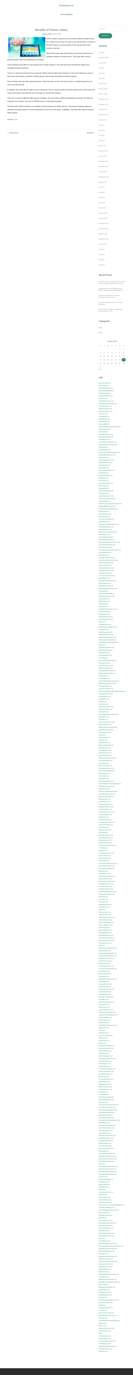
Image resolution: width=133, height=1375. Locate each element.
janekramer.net (103, 897)
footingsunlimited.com (106, 1141)
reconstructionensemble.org (108, 969)
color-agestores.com (105, 732)
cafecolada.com (103, 763)
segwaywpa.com (104, 1053)
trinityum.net (103, 1218)
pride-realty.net (103, 1284)
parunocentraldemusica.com (108, 1243)
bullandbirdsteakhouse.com (107, 1156)
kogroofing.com (104, 486)
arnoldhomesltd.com (105, 573)
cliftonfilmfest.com (104, 578)
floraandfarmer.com (105, 552)
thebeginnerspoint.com (106, 768)
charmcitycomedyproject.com (108, 863)
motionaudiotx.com (105, 1331)
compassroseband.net (106, 1035)
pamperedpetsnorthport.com (108, 627)
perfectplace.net (104, 712)
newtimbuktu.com (104, 419)
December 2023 (103, 161)
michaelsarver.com (104, 663)
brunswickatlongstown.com (107, 891)
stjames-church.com (105, 856)
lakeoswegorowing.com (106, 1313)
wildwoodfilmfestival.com (107, 506)
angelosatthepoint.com (106, 1010)
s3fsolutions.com (104, 555)
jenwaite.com (103, 1297)
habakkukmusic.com (105, 1089)
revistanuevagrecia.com (106, 853)
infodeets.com (103, 398)
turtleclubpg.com (104, 981)
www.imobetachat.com (106, 1079)
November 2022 (103, 228)
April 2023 (102, 203)
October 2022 (103, 234)
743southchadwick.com (106, 563)
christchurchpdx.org (105, 820)
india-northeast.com (105, 565)
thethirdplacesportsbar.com (107, 1223)
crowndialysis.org (104, 678)
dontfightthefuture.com (106, 570)
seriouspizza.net (104, 1033)
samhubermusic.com (105, 1349)
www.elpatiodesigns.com (107, 1233)
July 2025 (101, 68)
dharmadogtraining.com (106, 1328)
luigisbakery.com (104, 1182)
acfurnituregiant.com (105, 409)
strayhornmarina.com (105, 804)
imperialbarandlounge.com (107, 581)
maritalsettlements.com (106, 935)
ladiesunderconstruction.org (108, 532)
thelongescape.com (105, 912)
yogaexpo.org (103, 719)
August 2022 (102, 244)
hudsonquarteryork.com (106, 1236)
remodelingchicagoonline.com (108, 1166)
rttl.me (101, 1333)
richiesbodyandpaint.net (106, 391)
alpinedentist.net (104, 488)
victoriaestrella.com (105, 987)
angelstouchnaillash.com (106, 647)
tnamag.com (102, 1043)
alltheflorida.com (104, 1272)
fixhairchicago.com (105, 1020)
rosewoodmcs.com (104, 1197)
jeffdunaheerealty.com (106, 1115)
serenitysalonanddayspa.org (108, 403)
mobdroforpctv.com (105, 753)
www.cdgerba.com (104, 1241)
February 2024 (103, 151)
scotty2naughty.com (105, 858)
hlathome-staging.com (106, 668)
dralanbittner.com (104, 614)
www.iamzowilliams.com (107, 1207)
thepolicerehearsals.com (106, 786)
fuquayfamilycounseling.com (108, 1315)
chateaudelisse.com (105, 501)
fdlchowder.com (104, 1151)
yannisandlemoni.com (106, 617)
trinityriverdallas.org (105, 709)
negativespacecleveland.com (108, 948)
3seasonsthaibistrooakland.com (109, 714)
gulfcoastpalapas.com (105, 1056)
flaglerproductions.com (106, 807)
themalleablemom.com (106, 884)
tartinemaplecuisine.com (106, 894)
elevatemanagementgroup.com (108, 1300)
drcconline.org (103, 999)
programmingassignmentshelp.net (110, 427)
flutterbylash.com (104, 1290)
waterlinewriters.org (105, 1061)
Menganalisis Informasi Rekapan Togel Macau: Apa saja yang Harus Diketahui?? (111, 289)
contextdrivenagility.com (106, 868)
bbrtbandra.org (104, 468)
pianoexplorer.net (104, 1213)
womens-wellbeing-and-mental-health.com (112, 691)
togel (100, 332)
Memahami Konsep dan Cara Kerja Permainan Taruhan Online (109, 296)
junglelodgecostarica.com (107, 917)
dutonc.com (102, 909)
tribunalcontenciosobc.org (107, 794)
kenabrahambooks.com (106, 822)
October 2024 (103, 109)
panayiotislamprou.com (106, 496)
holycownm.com (104, 976)
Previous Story (13, 132)
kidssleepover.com (104, 429)
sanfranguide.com (104, 773)
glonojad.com (103, 850)
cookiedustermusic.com (106, 966)
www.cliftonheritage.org (106, 1161)
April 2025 (102, 78)
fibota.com (102, 1238)
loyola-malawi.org (104, 737)
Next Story (90, 132)
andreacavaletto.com (105, 724)
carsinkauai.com (104, 1277)
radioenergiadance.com (106, 491)
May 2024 (102, 135)
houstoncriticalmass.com (106, 781)
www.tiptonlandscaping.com (108, 1171)
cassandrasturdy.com (105, 755)
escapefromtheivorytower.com (108, 560)
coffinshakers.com (104, 873)
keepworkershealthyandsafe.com (109, 452)
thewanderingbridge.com (107, 881)
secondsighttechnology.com (107, 660)
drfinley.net (102, 1305)
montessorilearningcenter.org (108, 1261)
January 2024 (103, 156)
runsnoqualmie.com (105, 1143)
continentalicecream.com (106, 812)
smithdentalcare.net (105, 1344)
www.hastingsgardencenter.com (109, 1210)
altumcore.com (103, 1038)
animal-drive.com (104, 1040)
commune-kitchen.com (106, 825)
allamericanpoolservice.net (107, 683)
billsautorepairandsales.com (108, 1256)
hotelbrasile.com (104, 511)
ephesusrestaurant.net (106, 1225)
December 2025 (103, 57)
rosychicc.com (103, 740)
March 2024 (102, 146)
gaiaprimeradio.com (105, 904)
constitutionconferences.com (108, 1025)
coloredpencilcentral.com (107, 576)
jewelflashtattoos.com (105, 462)
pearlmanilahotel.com (106, 475)
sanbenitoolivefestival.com (107, 758)
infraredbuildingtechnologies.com (109, 542)
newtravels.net (103, 432)
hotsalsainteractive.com (106, 401)
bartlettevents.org (104, 516)
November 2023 (103, 166)
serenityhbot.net (104, 1094)
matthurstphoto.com (105, 1269)
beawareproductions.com (107, 866)
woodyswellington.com (106, 1228)
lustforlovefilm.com (105, 830)
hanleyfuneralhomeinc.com (107, 637)
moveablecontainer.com (106, 519)
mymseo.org (103, 1323)
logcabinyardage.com (105, 1074)
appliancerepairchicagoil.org (108, 445)
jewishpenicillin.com (105, 686)
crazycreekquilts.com (105, 814)
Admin (50, 34)
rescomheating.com (105, 1336)
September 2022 (104, 239)
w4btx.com (102, 645)
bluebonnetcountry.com (106, 470)
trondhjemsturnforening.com (108, 1249)
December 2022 (103, 223)
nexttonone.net (103, 1092)
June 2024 (102, 130)
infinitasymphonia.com (106, 835)
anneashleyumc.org (105, 1133)
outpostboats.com (104, 742)
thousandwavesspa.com (106, 989)
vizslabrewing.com (105, 611)
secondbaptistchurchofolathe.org (109, 1320)
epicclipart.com (103, 473)
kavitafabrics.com (104, 971)
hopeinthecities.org (105, 748)
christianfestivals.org (105, 920)
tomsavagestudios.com (106, 689)
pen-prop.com (103, 1102)
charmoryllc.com (104, 776)
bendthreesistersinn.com (106, 958)
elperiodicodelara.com (106, 388)
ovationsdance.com (105, 696)
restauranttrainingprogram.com (109, 681)
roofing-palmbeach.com (106, 568)
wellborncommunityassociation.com (110, 504)
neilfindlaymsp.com (105, 994)
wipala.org (102, 735)
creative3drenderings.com (107, 1069)
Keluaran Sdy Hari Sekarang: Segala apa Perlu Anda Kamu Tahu (110, 310)
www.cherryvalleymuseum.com (109, 524)
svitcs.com (102, 1030)
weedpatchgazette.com (106, 619)
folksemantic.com (104, 601)
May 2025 (101, 73)
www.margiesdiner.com (106, 1148)
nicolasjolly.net (103, 832)
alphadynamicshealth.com (107, 1287)
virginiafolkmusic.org (106, 694)
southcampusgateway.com (107, 498)
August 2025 (102, 63)
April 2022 (102, 265)
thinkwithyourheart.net (106, 586)
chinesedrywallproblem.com (108, 956)
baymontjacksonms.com (106, 940)
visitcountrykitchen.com (106, 922)
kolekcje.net (102, 701)
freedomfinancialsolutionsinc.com (109, 1120)
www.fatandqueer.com (106, 1130)
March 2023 (102, 208)
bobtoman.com (103, 480)
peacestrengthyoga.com (106, 1118)
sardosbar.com (103, 604)
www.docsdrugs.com (105, 1146)
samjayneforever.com (105, 1267)
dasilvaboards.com (105, 799)
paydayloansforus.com (106, 434)
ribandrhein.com (104, 699)
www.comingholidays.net (107, 771)
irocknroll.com (103, 591)
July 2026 (101, 52)
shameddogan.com (105, 1064)
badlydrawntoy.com (105, 1084)
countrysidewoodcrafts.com (107, 442)
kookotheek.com (104, 493)
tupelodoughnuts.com (106, 632)
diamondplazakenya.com (107, 1251)
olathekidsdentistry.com (106, 635)
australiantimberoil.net (106, 537)
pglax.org (102, 945)
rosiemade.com (103, 629)
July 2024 (102, 125)
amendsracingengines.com (107, 1125)
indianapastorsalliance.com (107, 1012)
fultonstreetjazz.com (105, 514)
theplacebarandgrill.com (106, 1002)
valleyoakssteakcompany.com (108, 1015)
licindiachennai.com (105, 393)
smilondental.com (104, 653)
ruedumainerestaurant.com (107, 845)
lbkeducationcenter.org (106, 707)
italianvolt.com (103, 606)
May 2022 (102, 259)
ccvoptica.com (103, 1177)
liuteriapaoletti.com (105, 951)
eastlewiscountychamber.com (108, 791)
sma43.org (102, 1164)
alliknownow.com (104, 789)
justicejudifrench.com (105, 879)
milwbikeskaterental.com (107, 938)
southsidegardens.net (105, 1215)
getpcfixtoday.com (104, 465)
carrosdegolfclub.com (106, 547)
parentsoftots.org (104, 1066)
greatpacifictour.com (105, 984)
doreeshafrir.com (104, 861)
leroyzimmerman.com (106, 1302)
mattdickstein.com (104, 1082)
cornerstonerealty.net (105, 1202)
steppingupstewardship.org (107, 1174)
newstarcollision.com (105, 655)
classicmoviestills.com (106, 760)
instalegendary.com (105, 450)
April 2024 (102, 140)
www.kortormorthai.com (106, 1128)
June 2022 (102, 254)
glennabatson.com (104, 802)
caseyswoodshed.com (105, 1017)
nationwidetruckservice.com (108, 979)
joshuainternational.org (106, 1097)
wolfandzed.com (104, 1187)
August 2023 (102, 182)
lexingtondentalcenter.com (107, 673)
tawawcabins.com (104, 599)
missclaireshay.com (105, 383)
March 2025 (102, 83)
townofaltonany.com (105, 943)
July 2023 (101, 187)
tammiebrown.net (104, 907)
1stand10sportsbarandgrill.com (109, 642)
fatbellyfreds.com (104, 1231)
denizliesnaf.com (104, 1022)
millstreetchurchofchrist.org (107, 1279)
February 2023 (103, 213)
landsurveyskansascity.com (107, 1135)
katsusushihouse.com (105, 840)
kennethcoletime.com (105, 886)
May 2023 (102, 197)
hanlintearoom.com (105, 1292)
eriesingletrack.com (105, 624)
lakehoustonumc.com (105, 1087)
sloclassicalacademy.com (106, 796)
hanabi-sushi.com (104, 1184)
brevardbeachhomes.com (107, 558)
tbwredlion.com (104, 1254)
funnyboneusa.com (105, 963)
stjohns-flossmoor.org (105, 961)
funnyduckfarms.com (105, 1295)
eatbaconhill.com (104, 424)
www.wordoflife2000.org (106, 593)
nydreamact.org (104, 457)
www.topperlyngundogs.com (108, 1110)
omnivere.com (103, 414)
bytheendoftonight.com (106, 745)
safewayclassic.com (105, 439)
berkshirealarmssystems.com (108, 609)
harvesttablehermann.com (107, 545)
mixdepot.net (103, 1195)
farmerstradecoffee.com (106, 1071)
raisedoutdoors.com (105, 583)
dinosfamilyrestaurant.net (107, 540)
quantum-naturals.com (106, 1259)
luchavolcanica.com (105, 974)
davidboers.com (104, 1076)
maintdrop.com (103, 478)
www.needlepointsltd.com (107, 1153)
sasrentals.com (103, 658)
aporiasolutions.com (105, 1051)
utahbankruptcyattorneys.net (108, 588)
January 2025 (103, 94)
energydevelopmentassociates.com (110, 550)
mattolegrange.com (105, 915)
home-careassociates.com (107, 722)
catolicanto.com (103, 704)
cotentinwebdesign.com (106, 527)
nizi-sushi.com (103, 899)
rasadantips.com (104, 416)
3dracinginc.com (104, 778)
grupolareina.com (104, 522)
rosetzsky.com (103, 848)
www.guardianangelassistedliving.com (111, 1246)
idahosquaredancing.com (107, 596)
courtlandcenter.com (105, 992)
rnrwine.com (103, 1310)
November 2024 (103, 104)
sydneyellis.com (104, 676)
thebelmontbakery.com (106, 437)
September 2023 (104, 177)
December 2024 (103, 99)
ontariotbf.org (103, 447)
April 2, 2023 (57, 34)
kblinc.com (102, 622)
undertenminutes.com (105, 411)
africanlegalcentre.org (106, 838)
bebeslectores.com (104, 534)
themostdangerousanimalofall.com (110, 784)
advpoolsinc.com (104, 1007)
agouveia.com (103, 1318)
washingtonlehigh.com (106, 1179)
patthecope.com (104, 1028)
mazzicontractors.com (106, 1220)
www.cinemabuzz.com (106, 1192)
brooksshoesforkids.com (107, 1046)
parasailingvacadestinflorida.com (109, 1282)
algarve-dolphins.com (106, 925)
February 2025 (103, 88)
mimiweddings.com (105, 1338)
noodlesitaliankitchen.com (107, 455)
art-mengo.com (103, 902)
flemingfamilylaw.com (106, 1308)
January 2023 (103, 218)
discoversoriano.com (105, 766)
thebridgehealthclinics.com (107, 1058)
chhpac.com (102, 1326)
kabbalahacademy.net (105, 650)
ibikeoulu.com (103, 871)
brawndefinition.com (105, 809)
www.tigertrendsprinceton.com (108, 1105)
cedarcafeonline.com (105, 406)
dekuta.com (102, 1189)
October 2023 (103, 171)
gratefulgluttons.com (105, 750)
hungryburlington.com (106, 889)
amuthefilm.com (104, 827)
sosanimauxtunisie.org (106, 483)
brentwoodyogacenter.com (107, 1169)
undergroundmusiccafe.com (107, 1346)
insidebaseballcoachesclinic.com (109, 1274)
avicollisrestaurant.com (106, 997)
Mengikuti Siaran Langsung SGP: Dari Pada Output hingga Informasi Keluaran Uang (112, 282)
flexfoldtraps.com (104, 1123)
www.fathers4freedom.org (107, 1107)
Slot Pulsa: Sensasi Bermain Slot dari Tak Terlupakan (111, 303)
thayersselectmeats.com (106, 1048)
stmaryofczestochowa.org (107, 876)
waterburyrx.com (104, 1004)
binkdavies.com (104, 817)
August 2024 (103, 120)
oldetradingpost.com (105, 529)
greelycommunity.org (105, 843)
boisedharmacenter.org (106, 730)
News (16, 119)
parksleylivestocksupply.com (108, 727)
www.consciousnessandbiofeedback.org (111, 1205)
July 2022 (101, 249)
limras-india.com (104, 385)
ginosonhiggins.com (105, 930)
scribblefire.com (104, 717)
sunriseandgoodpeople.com (107, 953)
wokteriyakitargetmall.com (107, 671)
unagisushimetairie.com (106, 460)
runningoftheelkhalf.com (107, 1112)
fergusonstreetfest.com (106, 1264)
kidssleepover (66, 5)
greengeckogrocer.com (106, 665)
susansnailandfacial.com (106, 1100)
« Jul (100, 369)
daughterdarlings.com (106, 396)
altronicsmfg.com (104, 421)
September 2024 (104, 114)
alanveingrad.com (104, 927)
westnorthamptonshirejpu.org (108, 509)
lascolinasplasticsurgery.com (108, 1159)
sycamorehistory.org (105, 1200)
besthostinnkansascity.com (107, 1341)
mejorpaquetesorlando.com (107, 640)
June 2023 (102, 192)
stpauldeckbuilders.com (106, 1138)
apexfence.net (103, 1351)
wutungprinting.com (105, 933)
